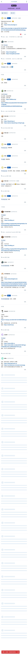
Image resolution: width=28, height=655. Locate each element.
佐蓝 (4, 159)
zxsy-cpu (5, 147)
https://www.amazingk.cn (10, 24)
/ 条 (13, 1)
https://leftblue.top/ (11, 99)
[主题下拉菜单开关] (26, 1)
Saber (4, 67)
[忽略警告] (18, 652)
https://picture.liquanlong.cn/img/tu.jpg (14, 123)
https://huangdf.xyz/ (11, 52)
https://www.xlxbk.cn (9, 343)
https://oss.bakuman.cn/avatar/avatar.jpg (14, 365)
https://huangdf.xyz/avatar (13, 53)
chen (6, 45)
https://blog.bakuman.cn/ (10, 363)
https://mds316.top (9, 324)
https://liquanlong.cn (9, 121)
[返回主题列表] (1, 1)
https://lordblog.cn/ (9, 220)
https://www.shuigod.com (10, 278)
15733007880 (6, 265)
